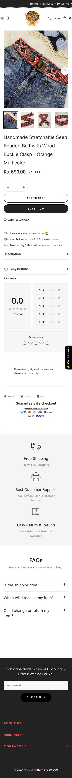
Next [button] (65, 71)
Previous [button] (7, 71)
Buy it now (36, 208)
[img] (17, 309)
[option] (36, 69)
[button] (50, 290)
